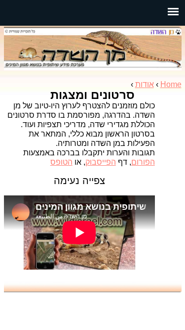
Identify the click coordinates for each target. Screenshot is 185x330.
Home (171, 84)
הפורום (143, 162)
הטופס (61, 162)
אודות (144, 84)
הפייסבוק (100, 162)
